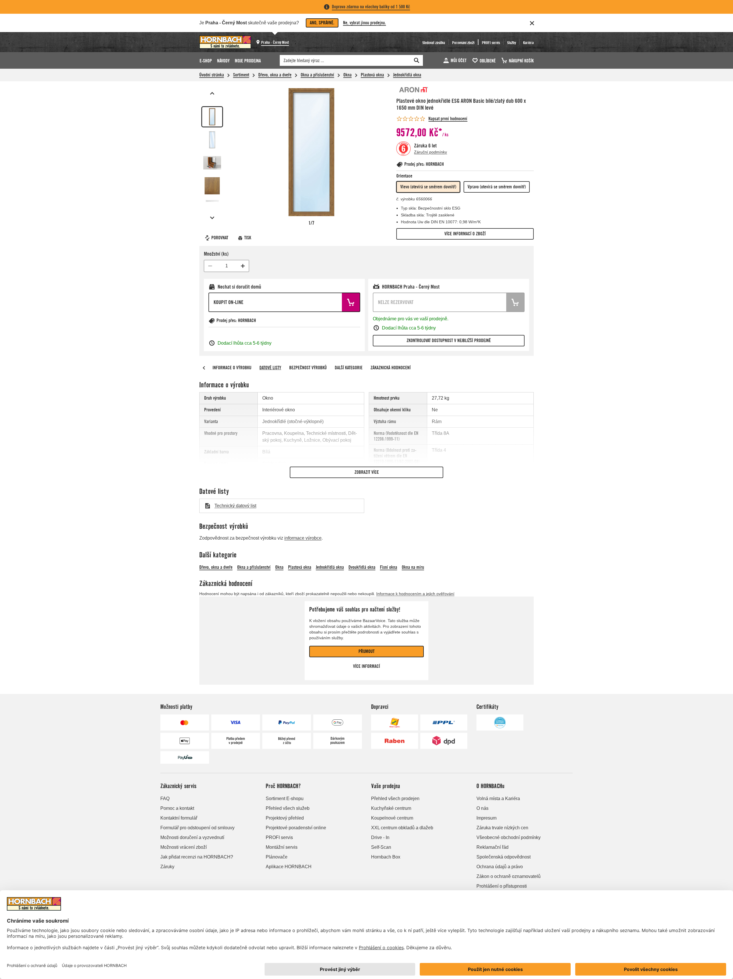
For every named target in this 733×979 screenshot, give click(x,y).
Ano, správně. (322, 22)
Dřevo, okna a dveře (274, 75)
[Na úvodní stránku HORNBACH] (225, 42)
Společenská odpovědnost (503, 856)
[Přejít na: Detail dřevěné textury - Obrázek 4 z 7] (212, 186)
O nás (482, 808)
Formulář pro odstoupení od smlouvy (197, 827)
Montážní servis (281, 847)
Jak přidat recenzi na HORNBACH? (196, 856)
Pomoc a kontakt (177, 808)
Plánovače (276, 856)
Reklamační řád (492, 847)
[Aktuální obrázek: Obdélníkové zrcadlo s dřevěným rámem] (212, 117)
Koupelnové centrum (392, 818)
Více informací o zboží (465, 233)
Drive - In (380, 837)
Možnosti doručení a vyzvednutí (192, 837)
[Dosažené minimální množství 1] (210, 266)
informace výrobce (303, 538)
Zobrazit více (366, 472)
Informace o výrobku (231, 367)
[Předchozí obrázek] (212, 93)
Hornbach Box (385, 856)
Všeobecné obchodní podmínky (508, 837)
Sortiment (241, 75)
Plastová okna (372, 75)
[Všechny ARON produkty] (413, 90)
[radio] (428, 187)
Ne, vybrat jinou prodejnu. (364, 22)
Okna (347, 75)
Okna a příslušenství (317, 75)
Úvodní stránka (211, 75)
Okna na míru (413, 567)
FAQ (165, 798)
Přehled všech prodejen (395, 798)
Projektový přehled (285, 818)
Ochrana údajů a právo (499, 866)
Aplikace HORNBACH (289, 866)
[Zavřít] (532, 23)
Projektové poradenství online (296, 827)
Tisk (247, 237)
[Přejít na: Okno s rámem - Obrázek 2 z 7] (212, 139)
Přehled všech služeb (288, 808)
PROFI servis (279, 837)
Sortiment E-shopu (285, 798)
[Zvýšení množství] (243, 266)
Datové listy (270, 367)
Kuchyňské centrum (391, 808)
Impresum (486, 818)
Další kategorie (348, 367)
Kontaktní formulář (178, 818)
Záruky (167, 866)
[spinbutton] (226, 266)
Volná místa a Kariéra (498, 798)
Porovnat (219, 237)
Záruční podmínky (430, 152)
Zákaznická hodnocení (391, 367)
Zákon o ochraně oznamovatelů (508, 876)
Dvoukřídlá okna (361, 567)
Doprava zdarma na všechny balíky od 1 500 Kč (371, 6)
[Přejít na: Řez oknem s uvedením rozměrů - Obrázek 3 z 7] (212, 162)
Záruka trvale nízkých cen (502, 827)
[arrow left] (203, 367)
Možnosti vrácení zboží (183, 847)
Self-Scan (381, 847)
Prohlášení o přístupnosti (501, 886)
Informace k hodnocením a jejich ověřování (415, 593)
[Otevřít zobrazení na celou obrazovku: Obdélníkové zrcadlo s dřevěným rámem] (311, 152)
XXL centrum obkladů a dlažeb (402, 827)
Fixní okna (388, 567)
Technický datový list (235, 505)
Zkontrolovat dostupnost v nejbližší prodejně (449, 340)
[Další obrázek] (212, 217)
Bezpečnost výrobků (308, 367)
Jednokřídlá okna (407, 75)
